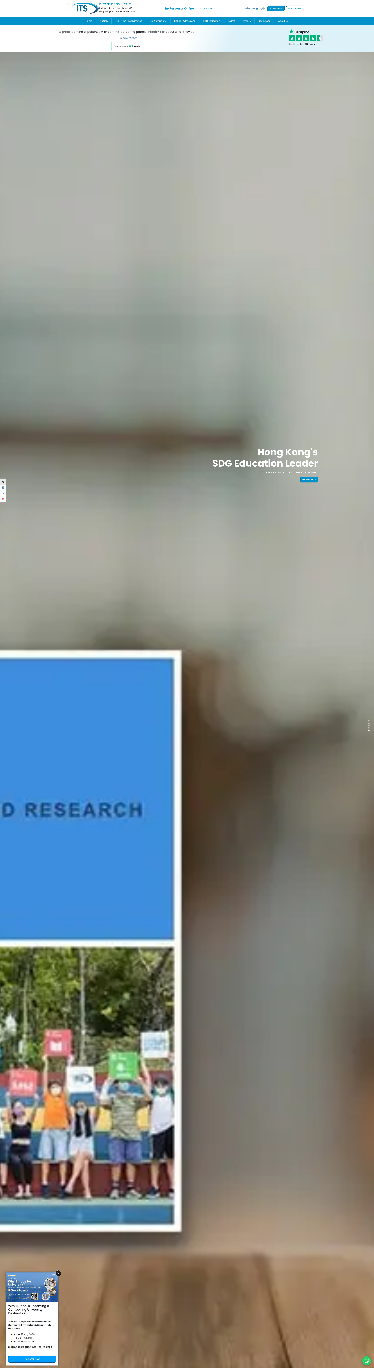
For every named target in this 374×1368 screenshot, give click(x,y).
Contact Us (296, 8)
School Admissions (184, 21)
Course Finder (205, 8)
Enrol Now (278, 8)
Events (247, 21)
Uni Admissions (158, 21)
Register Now (32, 1359)
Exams (231, 21)
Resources (264, 21)
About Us (283, 21)
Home (88, 21)
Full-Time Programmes (128, 21)
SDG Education (211, 21)
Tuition (104, 21)
